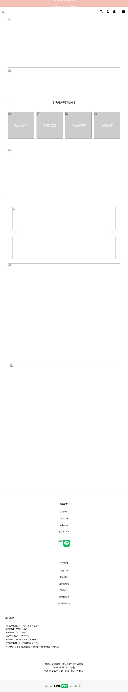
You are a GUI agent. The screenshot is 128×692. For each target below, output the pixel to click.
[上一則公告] (3, 3)
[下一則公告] (124, 3)
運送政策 (64, 590)
